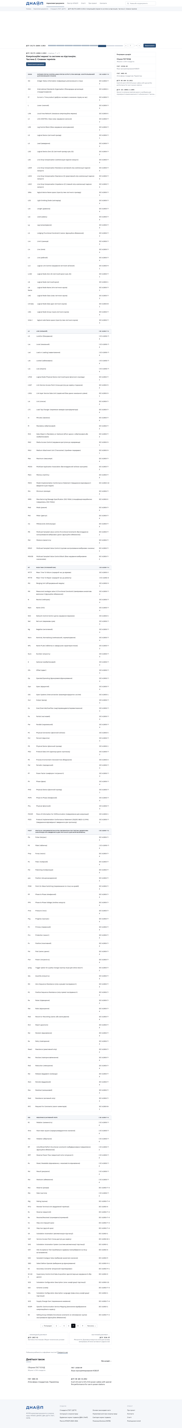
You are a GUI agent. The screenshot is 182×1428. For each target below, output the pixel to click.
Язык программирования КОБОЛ (85, 1370)
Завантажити (149, 46)
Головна (28, 9)
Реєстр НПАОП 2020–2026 (69, 1421)
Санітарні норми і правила (102, 1417)
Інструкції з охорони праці (69, 1414)
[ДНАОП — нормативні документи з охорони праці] (34, 3)
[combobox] (142, 3)
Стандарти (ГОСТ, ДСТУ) (58, 9)
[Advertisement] (91, 27)
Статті (83, 3)
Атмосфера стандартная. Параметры (43, 1382)
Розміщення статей (134, 1421)
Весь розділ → (106, 1361)
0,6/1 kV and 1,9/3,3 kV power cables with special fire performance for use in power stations (91, 1383)
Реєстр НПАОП (72, 3)
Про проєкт (92, 3)
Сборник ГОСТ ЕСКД (36, 1367)
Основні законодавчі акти (102, 1410)
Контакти (103, 3)
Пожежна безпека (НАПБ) (102, 1421)
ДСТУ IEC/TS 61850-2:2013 (36, 53)
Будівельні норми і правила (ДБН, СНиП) (74, 1417)
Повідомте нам (62, 1352)
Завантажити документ (36, 64)
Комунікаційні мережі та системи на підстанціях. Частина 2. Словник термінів (51, 58)
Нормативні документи (55, 3)
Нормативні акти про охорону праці (105, 1414)
